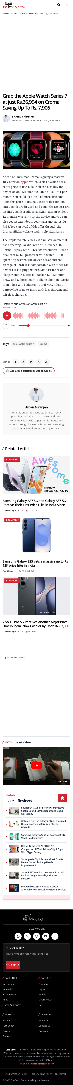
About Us (43, 1020)
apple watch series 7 (23, 343)
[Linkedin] (54, 936)
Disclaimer (44, 1031)
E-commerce (18, 14)
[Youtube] (45, 936)
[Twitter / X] (23, 362)
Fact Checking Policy (41, 1073)
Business (7, 1020)
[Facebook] (15, 362)
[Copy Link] (47, 362)
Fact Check (8, 1025)
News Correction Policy (15, 1073)
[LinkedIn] (31, 362)
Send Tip (11, 965)
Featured (7, 1036)
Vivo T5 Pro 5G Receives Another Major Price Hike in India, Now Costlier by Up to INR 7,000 (36, 624)
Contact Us (44, 1025)
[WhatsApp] (39, 362)
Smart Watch (35, 14)
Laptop (42, 989)
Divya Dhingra (9, 510)
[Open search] (58, 5)
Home (6, 14)
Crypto (6, 1031)
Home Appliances (12, 1004)
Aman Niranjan (36, 407)
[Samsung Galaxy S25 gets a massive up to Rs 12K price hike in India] (36, 535)
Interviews (8, 984)
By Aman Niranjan (23, 116)
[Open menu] (66, 5)
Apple (24, 182)
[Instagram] (36, 936)
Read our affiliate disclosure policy (37, 1063)
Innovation (8, 989)
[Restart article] (6, 325)
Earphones (44, 984)
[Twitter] (27, 936)
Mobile (42, 994)
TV (40, 1004)
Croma (43, 343)
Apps (5, 999)
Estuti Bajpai (8, 571)
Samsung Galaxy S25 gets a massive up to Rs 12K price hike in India (35, 563)
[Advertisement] (36, 53)
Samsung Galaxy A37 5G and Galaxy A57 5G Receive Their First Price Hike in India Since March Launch (34, 503)
